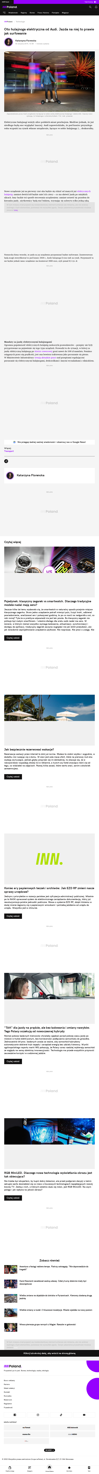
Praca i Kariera (43, 13)
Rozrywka (7, 1396)
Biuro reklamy (9, 1380)
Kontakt (7, 1392)
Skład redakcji (9, 1388)
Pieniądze (55, 13)
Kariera (7, 1384)
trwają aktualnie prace (45, 357)
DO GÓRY (49, 1450)
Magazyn (65, 13)
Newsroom (8, 1400)
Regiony (24, 13)
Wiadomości (13, 13)
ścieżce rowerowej (43, 351)
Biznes (32, 13)
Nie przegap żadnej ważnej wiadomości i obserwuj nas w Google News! (52, 442)
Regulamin (8, 1404)
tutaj (15, 210)
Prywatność (8, 1407)
